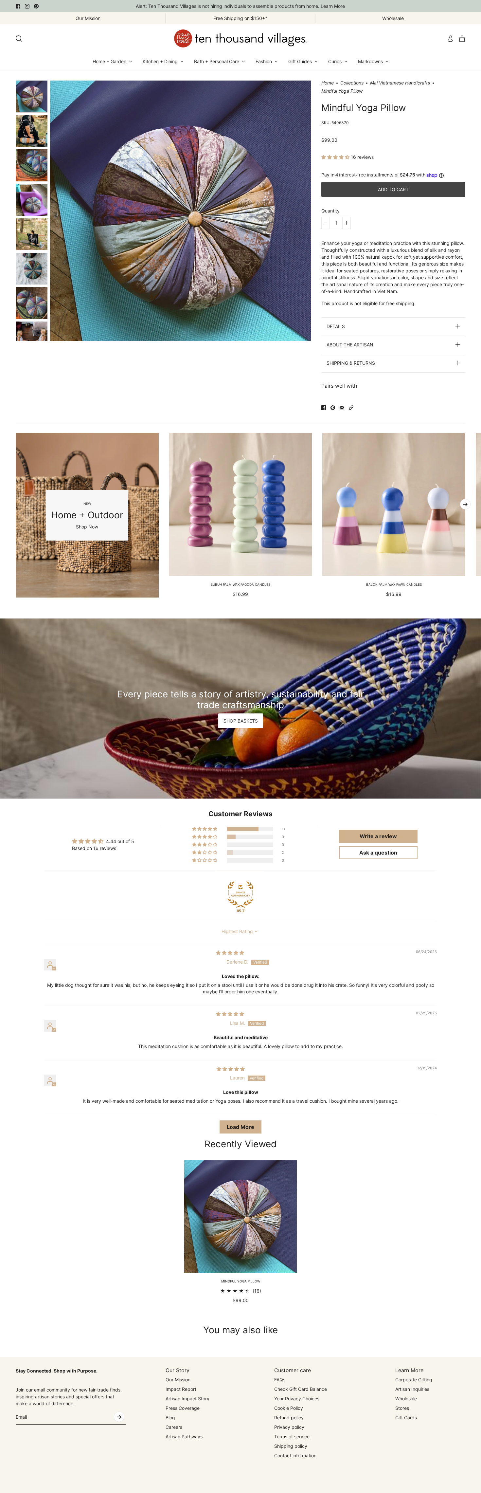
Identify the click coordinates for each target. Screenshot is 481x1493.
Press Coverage (183, 1408)
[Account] (450, 38)
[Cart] (462, 38)
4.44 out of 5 (120, 841)
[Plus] (346, 223)
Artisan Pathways (184, 1436)
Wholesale (406, 1398)
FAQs (279, 1379)
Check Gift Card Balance (300, 1389)
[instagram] (27, 6)
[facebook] (18, 6)
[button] (336, 157)
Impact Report (181, 1389)
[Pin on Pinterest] (332, 407)
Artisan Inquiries (412, 1389)
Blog (170, 1417)
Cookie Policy (288, 1408)
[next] (465, 504)
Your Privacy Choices (296, 1398)
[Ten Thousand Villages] (240, 38)
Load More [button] (240, 1127)
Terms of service (292, 1436)
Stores (402, 1408)
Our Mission (178, 1379)
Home (327, 83)
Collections (352, 83)
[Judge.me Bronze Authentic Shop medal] (240, 894)
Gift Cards (406, 1417)
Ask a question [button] (378, 852)
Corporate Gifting (413, 1379)
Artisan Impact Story (187, 1398)
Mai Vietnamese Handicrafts (400, 83)
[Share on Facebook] (323, 407)
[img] (230, 952)
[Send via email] (342, 407)
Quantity (330, 210)
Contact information (295, 1455)
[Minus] (325, 223)
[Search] (19, 38)
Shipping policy (290, 1446)
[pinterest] (36, 6)
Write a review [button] (378, 836)
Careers (174, 1427)
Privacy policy (289, 1427)
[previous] (15, 515)
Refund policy (289, 1417)
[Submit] (119, 1416)
